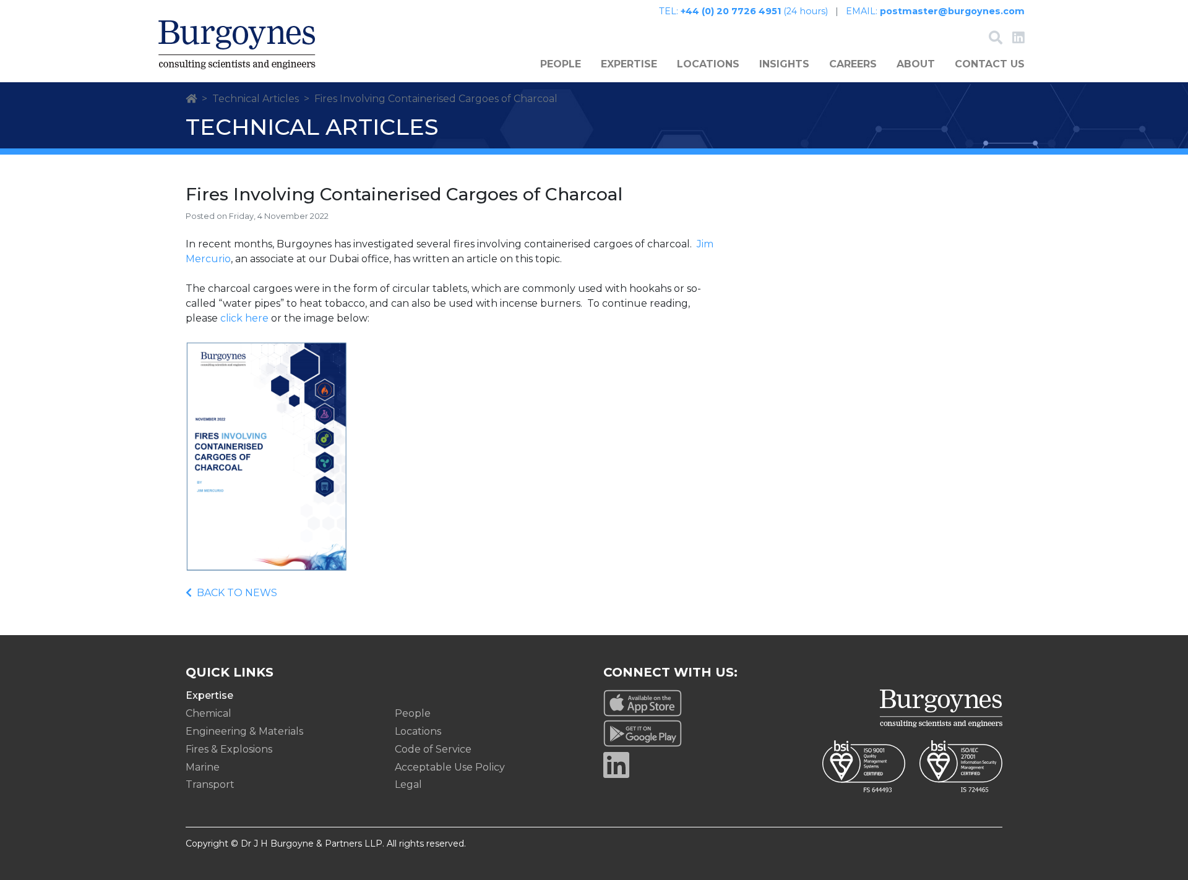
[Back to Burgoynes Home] (237, 44)
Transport (210, 784)
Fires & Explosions (229, 749)
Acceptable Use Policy (450, 767)
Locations (708, 64)
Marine (203, 767)
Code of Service (433, 749)
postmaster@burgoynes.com (952, 11)
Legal (408, 784)
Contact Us (990, 64)
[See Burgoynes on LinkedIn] (1018, 39)
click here (244, 318)
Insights (784, 64)
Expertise (629, 64)
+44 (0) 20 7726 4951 (731, 11)
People (560, 64)
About (916, 64)
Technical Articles (255, 99)
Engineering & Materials (244, 731)
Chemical (208, 713)
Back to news (237, 593)
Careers (853, 64)
